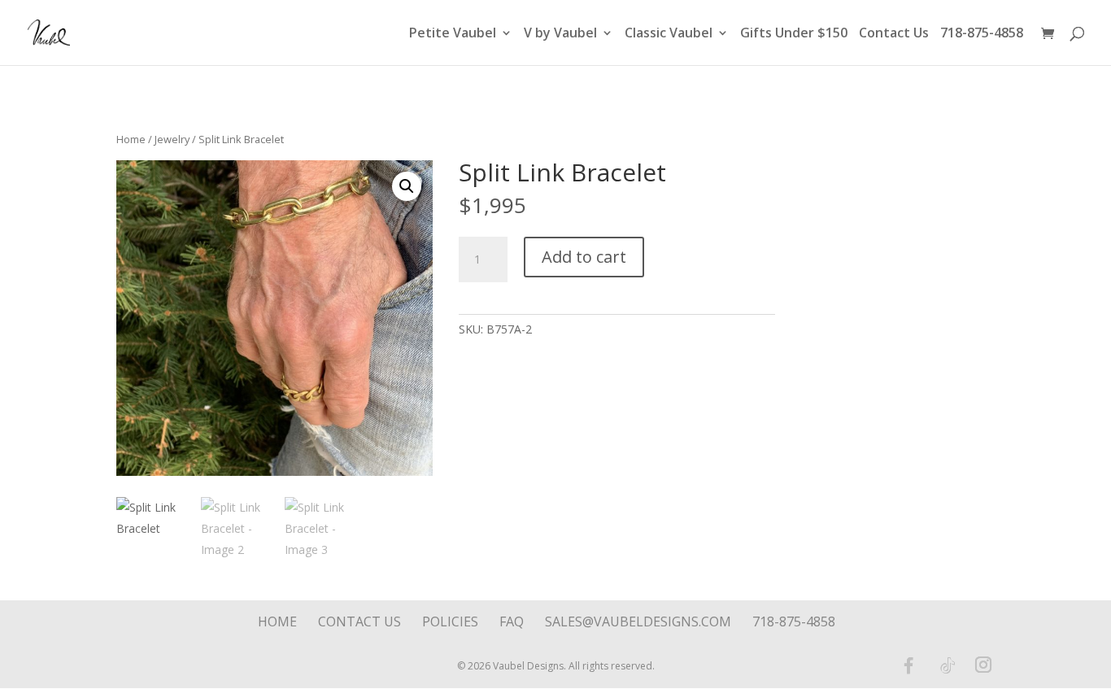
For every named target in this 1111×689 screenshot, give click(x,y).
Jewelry (172, 139)
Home (131, 139)
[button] (406, 186)
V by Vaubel (560, 34)
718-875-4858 (981, 34)
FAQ (511, 621)
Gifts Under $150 (793, 34)
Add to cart (584, 257)
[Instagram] (983, 666)
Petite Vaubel (452, 34)
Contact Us (894, 34)
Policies (450, 621)
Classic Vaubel (668, 34)
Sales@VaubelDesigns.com (638, 621)
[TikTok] (947, 665)
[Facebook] (908, 665)
